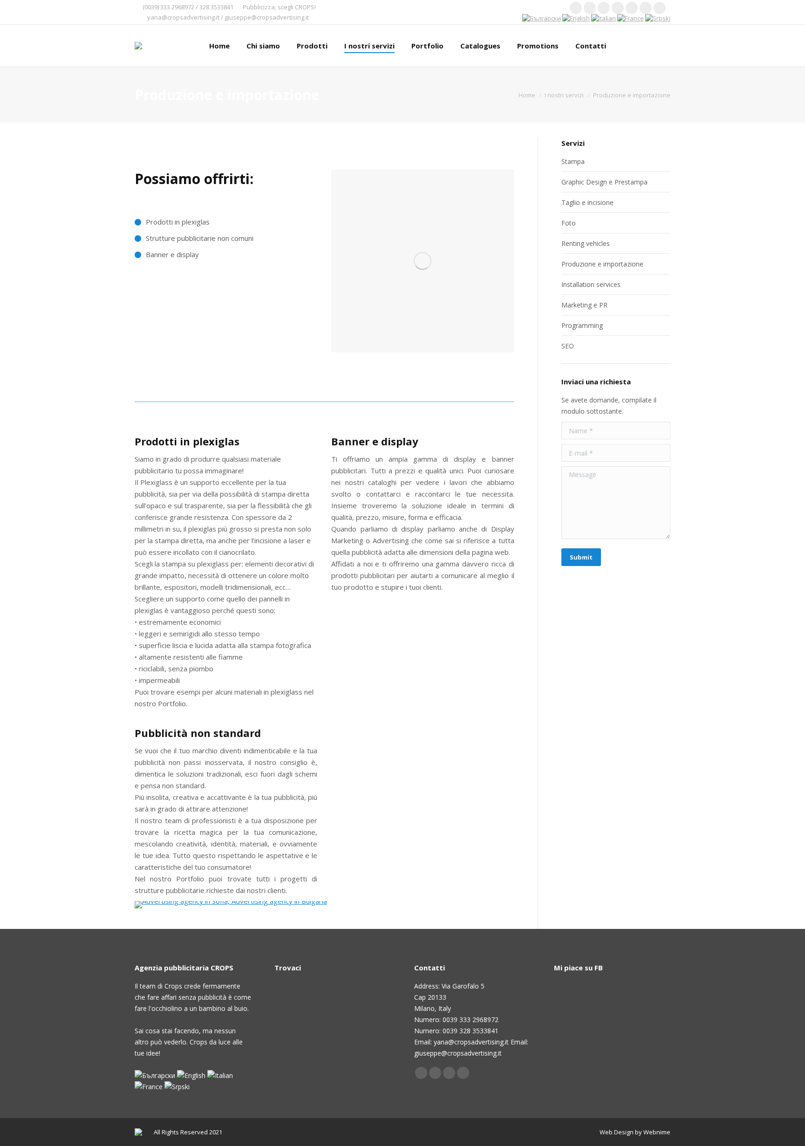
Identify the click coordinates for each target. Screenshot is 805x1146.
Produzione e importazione (602, 263)
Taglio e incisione (587, 202)
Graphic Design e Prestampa (604, 181)
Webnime (656, 1132)
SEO (567, 345)
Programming (582, 325)
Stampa (573, 161)
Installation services (591, 284)
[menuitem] (219, 45)
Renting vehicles (585, 243)
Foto (568, 222)
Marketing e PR (584, 304)
